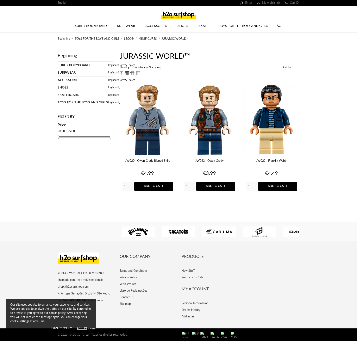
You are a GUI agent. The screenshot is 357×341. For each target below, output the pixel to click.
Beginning (67, 55)
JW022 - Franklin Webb (271, 160)
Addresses (188, 316)
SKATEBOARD (68, 95)
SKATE (203, 26)
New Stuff (188, 270)
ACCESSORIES (156, 26)
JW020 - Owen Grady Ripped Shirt (147, 160)
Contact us (126, 297)
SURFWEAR (67, 72)
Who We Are (128, 284)
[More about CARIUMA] (219, 231)
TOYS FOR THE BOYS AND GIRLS (83, 102)
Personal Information (195, 303)
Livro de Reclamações (133, 290)
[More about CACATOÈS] (178, 231)
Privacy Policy (61, 328)
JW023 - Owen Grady (209, 160)
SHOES (182, 26)
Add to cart (153, 186)
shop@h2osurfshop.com (73, 286)
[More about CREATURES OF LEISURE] (259, 231)
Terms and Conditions (133, 270)
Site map (125, 304)
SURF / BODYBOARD (91, 26)
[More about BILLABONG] (138, 231)
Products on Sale (192, 277)
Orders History (191, 310)
